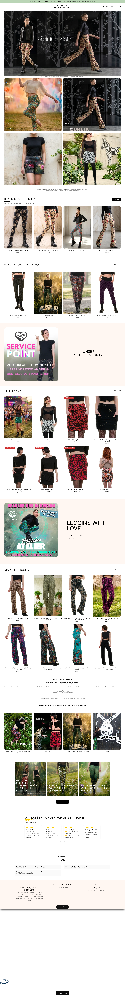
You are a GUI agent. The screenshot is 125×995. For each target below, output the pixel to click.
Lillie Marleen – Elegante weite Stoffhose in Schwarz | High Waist (107, 668)
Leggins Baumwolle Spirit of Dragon (18, 250)
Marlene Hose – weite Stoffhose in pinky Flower (107, 619)
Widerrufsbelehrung (45, 924)
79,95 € (18, 620)
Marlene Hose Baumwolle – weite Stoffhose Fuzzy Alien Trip (77, 668)
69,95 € (18, 252)
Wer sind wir (43, 918)
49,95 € (107, 491)
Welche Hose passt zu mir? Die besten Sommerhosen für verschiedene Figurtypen (28, 785)
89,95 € (107, 252)
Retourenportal (44, 927)
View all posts (62, 802)
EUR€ (106, 7)
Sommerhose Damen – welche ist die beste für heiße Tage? (94, 788)
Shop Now (10, 128)
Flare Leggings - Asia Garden (106, 250)
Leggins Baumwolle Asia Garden (48, 250)
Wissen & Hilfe (44, 948)
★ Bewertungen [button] (62, 993)
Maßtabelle (42, 933)
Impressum (42, 939)
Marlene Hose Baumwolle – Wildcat (18, 618)
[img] (63, 820)
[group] (62, 1)
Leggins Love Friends (46, 936)
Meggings (42, 951)
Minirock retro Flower (106, 489)
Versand (41, 930)
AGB (40, 942)
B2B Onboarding (44, 954)
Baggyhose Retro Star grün (18, 315)
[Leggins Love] (62, 6)
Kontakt (41, 921)
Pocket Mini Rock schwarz (48, 489)
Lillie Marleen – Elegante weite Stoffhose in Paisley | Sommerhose (77, 619)
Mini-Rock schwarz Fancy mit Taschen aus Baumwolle (18, 490)
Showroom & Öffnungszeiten (48, 915)
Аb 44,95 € (77, 491)
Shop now (116, 199)
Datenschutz (43, 945)
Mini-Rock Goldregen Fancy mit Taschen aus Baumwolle (106, 440)
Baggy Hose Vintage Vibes (77, 315)
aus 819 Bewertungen (30, 822)
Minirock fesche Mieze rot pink (77, 489)
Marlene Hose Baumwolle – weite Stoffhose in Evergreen (48, 619)
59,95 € (18, 441)
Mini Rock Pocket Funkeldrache (18, 440)
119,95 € (18, 317)
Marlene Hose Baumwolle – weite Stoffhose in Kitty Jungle (18, 668)
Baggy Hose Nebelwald (48, 315)
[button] (116, 6)
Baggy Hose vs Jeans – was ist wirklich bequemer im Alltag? (61, 788)
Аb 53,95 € (77, 441)
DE (112, 7)
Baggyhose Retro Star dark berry (106, 315)
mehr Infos (70, 539)
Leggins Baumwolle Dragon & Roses (77, 250)
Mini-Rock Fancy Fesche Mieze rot (77, 440)
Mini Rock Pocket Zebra (48, 440)
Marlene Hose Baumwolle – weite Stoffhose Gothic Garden (48, 668)
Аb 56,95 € (48, 491)
